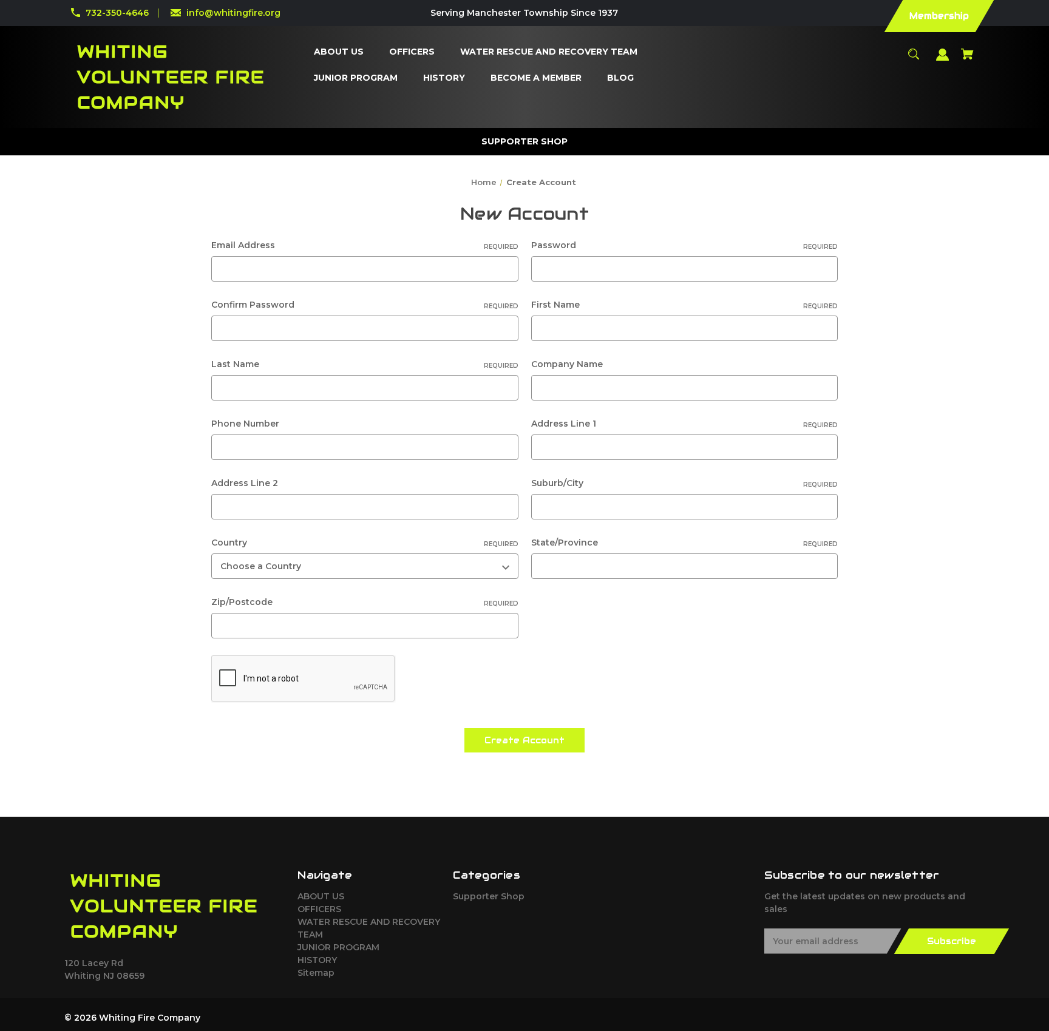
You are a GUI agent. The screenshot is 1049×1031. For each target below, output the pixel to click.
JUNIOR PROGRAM (338, 947)
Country (364, 542)
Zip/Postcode (364, 602)
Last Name (364, 364)
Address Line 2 (244, 483)
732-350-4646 (117, 12)
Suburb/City (684, 483)
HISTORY (317, 960)
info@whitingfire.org (233, 12)
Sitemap (315, 972)
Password (684, 245)
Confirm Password (364, 304)
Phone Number (245, 423)
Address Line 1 (684, 423)
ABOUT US (320, 896)
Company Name (567, 364)
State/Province (684, 542)
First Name (684, 304)
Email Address (364, 245)
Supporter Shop (488, 896)
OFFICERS (319, 909)
